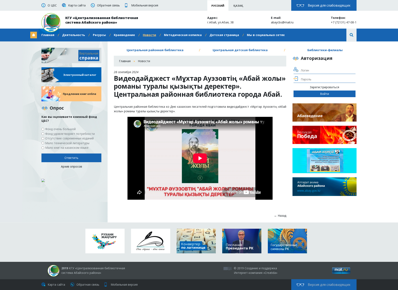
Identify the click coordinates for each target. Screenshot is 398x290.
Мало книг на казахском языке (67, 148)
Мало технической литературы (67, 143)
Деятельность (73, 35)
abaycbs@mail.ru (282, 22)
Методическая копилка (183, 35)
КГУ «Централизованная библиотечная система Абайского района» (101, 20)
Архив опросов (71, 166)
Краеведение (124, 35)
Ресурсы (99, 35)
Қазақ (238, 5)
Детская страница (224, 35)
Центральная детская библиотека (240, 50)
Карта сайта (77, 5)
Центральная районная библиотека (155, 50)
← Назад (280, 216)
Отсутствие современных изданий (69, 138)
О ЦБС (52, 5)
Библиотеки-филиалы (325, 50)
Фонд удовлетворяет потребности (70, 134)
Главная (47, 35)
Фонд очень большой (60, 129)
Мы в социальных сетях (266, 35)
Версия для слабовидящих (329, 5)
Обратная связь (108, 5)
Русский (217, 5)
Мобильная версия (144, 5)
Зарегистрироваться (324, 87)
